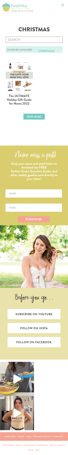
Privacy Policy (42, 436)
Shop (21, 436)
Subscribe (10, 436)
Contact (58, 436)
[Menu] (63, 5)
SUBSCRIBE (34, 219)
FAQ (29, 436)
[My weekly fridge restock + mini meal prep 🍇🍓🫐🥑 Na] (17, 413)
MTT (38, 450)
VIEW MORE (34, 117)
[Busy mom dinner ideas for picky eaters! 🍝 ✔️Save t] (17, 379)
